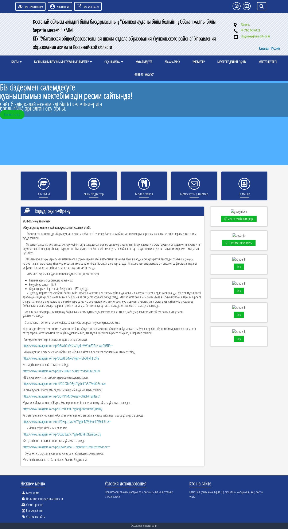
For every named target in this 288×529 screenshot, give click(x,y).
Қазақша (264, 48)
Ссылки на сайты (35, 516)
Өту (239, 266)
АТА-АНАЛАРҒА (172, 62)
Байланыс (244, 194)
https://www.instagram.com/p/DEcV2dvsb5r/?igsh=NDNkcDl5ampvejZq (62, 434)
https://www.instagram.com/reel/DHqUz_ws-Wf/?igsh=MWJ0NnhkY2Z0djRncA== (67, 421)
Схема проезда (34, 505)
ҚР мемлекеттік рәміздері (238, 218)
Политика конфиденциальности (44, 499)
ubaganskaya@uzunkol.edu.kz (255, 36)
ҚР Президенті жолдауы (238, 243)
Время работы (34, 511)
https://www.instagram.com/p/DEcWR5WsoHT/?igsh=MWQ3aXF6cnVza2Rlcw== (66, 447)
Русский (275, 48)
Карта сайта (32, 493)
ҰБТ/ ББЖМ (44, 194)
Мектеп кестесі (268, 62)
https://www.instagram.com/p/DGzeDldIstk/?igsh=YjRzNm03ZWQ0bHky (62, 409)
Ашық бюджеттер (94, 194)
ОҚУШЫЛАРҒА (112, 62)
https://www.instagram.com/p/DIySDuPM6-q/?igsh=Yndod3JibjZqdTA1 (61, 371)
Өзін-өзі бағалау (144, 74)
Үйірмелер (198, 62)
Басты (15, 62)
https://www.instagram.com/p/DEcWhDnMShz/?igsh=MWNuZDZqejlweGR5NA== (68, 345)
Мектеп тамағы (144, 194)
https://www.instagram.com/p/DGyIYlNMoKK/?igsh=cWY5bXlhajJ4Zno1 (61, 396)
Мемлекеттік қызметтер (194, 194)
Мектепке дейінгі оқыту (231, 62)
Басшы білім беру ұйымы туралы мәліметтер (61, 62)
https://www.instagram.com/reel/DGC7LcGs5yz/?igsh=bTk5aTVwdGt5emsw (64, 383)
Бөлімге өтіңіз (12, 114)
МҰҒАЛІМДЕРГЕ (144, 62)
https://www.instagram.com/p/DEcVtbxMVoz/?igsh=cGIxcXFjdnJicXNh (61, 358)
